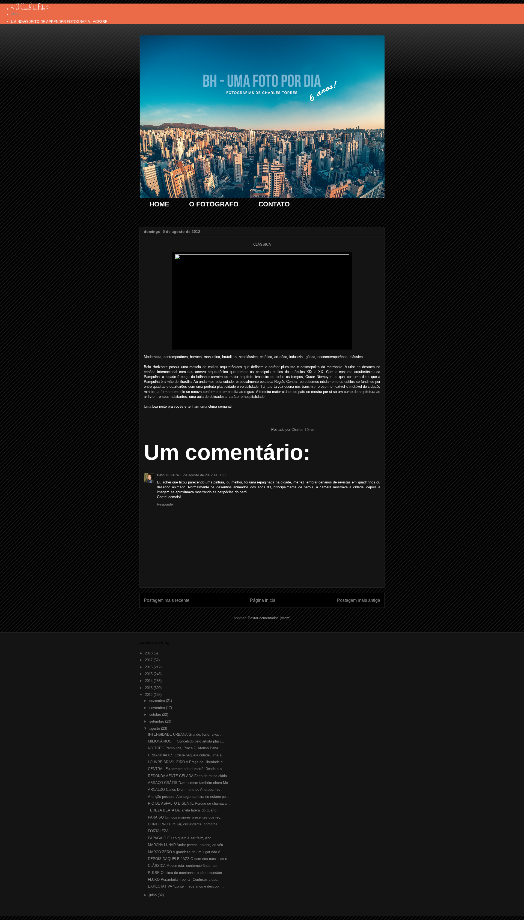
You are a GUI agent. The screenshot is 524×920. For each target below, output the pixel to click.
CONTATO (274, 204)
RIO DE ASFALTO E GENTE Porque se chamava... (189, 803)
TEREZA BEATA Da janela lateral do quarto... (184, 810)
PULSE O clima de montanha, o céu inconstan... (186, 873)
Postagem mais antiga (358, 600)
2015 (149, 674)
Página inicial (263, 600)
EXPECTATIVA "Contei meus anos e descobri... (186, 886)
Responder (165, 504)
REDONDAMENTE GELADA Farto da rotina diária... (189, 776)
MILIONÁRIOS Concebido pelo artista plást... (186, 741)
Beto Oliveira (168, 475)
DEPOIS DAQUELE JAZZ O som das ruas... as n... (189, 859)
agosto (155, 728)
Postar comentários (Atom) (269, 618)
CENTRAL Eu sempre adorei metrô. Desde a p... (186, 769)
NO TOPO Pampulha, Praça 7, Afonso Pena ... (185, 748)
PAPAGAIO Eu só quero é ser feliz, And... (181, 838)
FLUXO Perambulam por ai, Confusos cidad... (184, 879)
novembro (157, 708)
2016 (149, 667)
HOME (159, 204)
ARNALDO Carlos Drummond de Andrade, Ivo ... (186, 789)
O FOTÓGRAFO (214, 204)
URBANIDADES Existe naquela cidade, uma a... (186, 755)
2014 (149, 681)
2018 (149, 653)
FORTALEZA (158, 831)
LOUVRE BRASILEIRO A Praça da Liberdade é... (187, 762)
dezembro (157, 701)
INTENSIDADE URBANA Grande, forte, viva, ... (186, 734)
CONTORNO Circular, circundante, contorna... (184, 824)
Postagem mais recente (166, 600)
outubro (155, 714)
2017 (149, 660)
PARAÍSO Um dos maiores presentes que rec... (186, 817)
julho (153, 895)
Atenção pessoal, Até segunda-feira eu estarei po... (188, 797)
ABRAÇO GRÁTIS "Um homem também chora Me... (189, 783)
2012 (149, 695)
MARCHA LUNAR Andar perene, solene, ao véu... (187, 845)
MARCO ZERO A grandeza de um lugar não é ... (186, 852)
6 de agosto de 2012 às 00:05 (203, 475)
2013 (149, 688)
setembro (157, 721)
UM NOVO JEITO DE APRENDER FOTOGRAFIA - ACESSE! (60, 22)
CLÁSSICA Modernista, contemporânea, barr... (185, 866)
